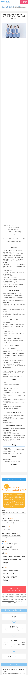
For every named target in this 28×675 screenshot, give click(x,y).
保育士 (5, 556)
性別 (5, 541)
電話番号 (6, 526)
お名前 (5, 510)
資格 (5, 553)
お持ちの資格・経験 (7, 547)
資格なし (6, 562)
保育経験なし (7, 580)
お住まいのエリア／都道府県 (11, 533)
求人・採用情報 (18, 6)
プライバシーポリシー (18, 599)
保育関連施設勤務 (13, 570)
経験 (5, 567)
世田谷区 (10, 7)
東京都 (7, 7)
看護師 (23, 556)
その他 (15, 543)
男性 (10, 543)
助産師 (18, 556)
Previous (1, 124)
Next (27, 124)
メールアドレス (7, 518)
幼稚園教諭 (12, 556)
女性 (5, 543)
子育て (5, 570)
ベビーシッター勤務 (9, 573)
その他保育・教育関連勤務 (10, 577)
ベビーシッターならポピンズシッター (8, 6)
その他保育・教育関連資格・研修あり (13, 559)
